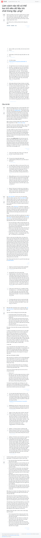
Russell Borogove (12, 162)
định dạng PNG (12, 196)
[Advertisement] (18, 36)
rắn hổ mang (27, 25)
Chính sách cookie (13, 535)
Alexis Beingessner (26, 389)
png (15, 25)
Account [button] (37, 1)
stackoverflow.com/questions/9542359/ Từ (18, 61)
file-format (8, 25)
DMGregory (12, 285)
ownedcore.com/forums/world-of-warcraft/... (18, 401)
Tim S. (11, 185)
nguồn (28, 26)
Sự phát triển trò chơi (12, 1)
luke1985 (11, 80)
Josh (28, 262)
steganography (11, 260)
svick (11, 296)
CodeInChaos (12, 269)
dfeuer (11, 425)
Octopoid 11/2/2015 (13, 101)
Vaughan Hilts (27, 148)
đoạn (16, 206)
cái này (19, 122)
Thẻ (18, 1)
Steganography (18, 110)
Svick (11, 173)
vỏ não (11, 193)
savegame (12, 25)
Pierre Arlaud (12, 51)
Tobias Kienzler (12, 57)
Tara (10, 155)
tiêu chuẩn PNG (23, 197)
